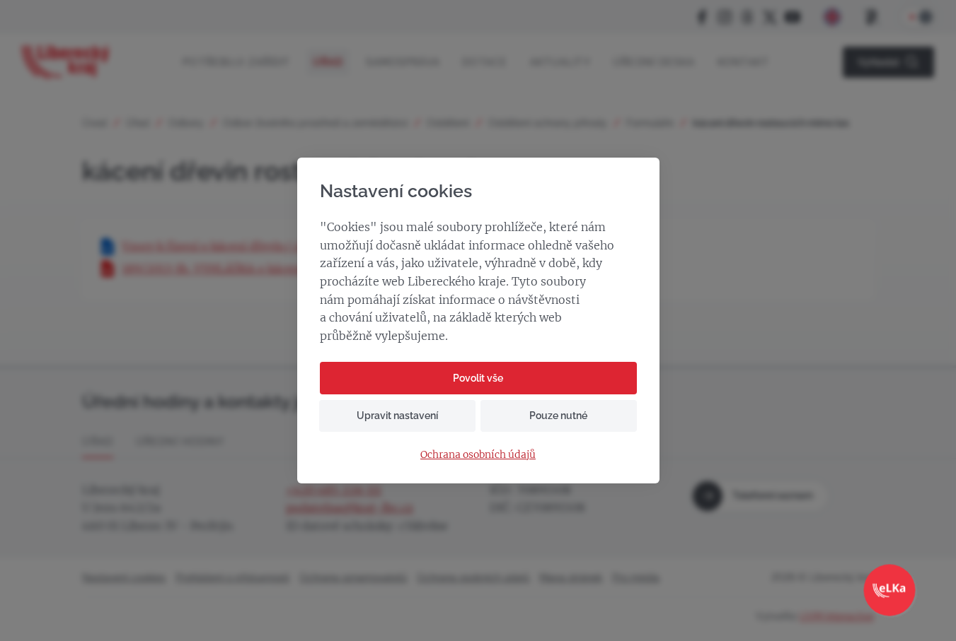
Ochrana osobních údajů (478, 455)
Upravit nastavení (397, 415)
